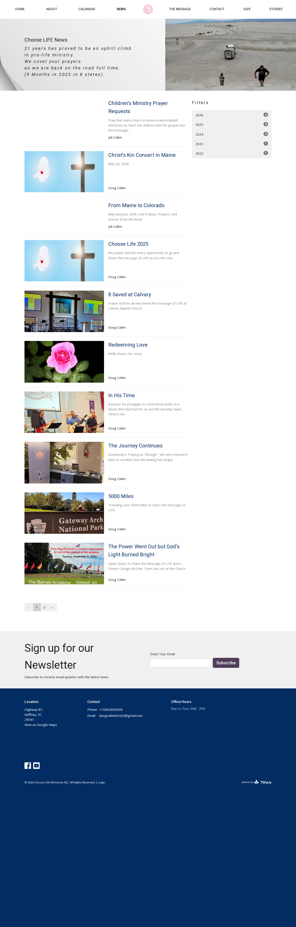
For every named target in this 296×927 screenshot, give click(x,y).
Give (246, 9)
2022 (231, 153)
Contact (217, 9)
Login (101, 782)
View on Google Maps (40, 724)
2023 (231, 143)
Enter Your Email (162, 654)
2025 (231, 124)
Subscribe (226, 662)
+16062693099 (111, 709)
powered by (254, 786)
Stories (275, 9)
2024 (231, 134)
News (121, 9)
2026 (231, 115)
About (51, 9)
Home (19, 9)
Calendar (86, 9)
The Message (180, 9)
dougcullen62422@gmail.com (121, 715)
